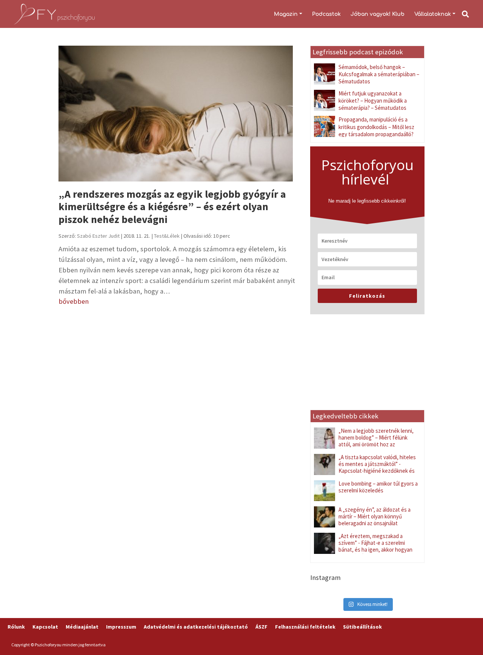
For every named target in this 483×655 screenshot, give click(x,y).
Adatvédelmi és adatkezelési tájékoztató (196, 626)
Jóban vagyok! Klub (378, 14)
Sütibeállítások (362, 626)
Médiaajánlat (82, 626)
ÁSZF (261, 626)
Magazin (286, 14)
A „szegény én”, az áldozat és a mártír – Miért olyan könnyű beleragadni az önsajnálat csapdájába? (374, 520)
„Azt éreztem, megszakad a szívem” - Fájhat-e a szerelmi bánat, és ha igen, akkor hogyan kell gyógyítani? (375, 546)
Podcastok (326, 14)
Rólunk (16, 626)
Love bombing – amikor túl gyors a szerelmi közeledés (378, 487)
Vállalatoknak (432, 14)
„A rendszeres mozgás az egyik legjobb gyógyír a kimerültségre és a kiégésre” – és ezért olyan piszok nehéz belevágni (172, 207)
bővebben (73, 301)
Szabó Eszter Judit (98, 235)
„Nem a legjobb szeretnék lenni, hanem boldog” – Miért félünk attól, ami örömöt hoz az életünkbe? (376, 441)
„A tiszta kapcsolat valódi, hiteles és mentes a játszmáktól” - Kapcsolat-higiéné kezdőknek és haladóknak (377, 467)
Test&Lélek (167, 235)
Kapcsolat (45, 626)
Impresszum (121, 626)
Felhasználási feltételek (305, 626)
